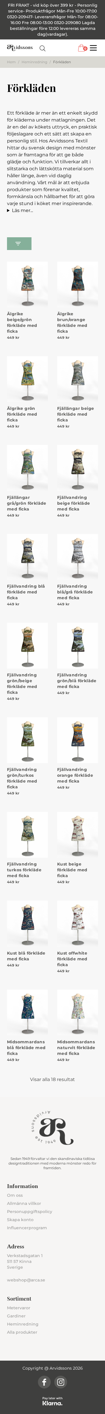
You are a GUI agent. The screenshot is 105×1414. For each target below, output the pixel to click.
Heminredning (34, 62)
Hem (11, 62)
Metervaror (18, 1307)
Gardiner (16, 1316)
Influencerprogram (27, 1227)
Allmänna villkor (24, 1203)
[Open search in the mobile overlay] (43, 48)
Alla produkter (22, 1332)
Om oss (15, 1195)
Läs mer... (22, 210)
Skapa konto (20, 1219)
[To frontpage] (20, 48)
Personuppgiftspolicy (29, 1211)
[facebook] (44, 1382)
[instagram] (60, 1382)
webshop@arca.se (26, 1280)
